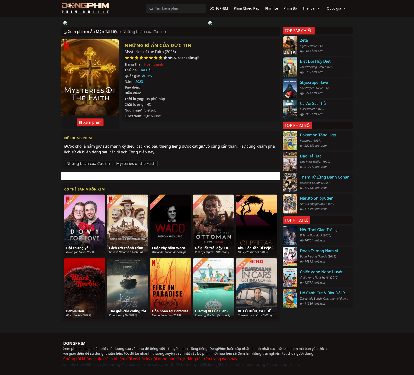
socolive (70, 364)
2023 (139, 81)
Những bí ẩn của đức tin (158, 45)
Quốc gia (334, 8)
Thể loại (309, 8)
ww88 (86, 364)
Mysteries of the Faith (135, 163)
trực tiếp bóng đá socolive (117, 364)
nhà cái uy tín (156, 364)
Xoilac (295, 364)
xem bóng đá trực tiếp (267, 364)
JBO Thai (224, 364)
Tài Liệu (146, 70)
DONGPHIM (74, 343)
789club (207, 364)
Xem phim (92, 122)
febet (239, 364)
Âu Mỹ (147, 75)
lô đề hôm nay (184, 364)
